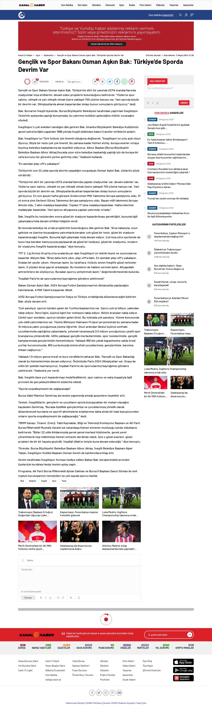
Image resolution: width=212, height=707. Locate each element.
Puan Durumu (106, 646)
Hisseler (125, 646)
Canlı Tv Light (25, 670)
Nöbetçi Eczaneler (55, 670)
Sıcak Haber (129, 679)
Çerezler (106, 703)
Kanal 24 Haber (25, 55)
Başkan (32, 480)
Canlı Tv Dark (52, 661)
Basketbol (48, 55)
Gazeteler (188, 4)
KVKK (114, 703)
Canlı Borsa (78, 661)
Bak (22, 480)
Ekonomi (110, 4)
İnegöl (44, 480)
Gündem (96, 4)
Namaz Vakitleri (41, 646)
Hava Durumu (84, 646)
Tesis (64, 480)
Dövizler (104, 665)
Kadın (132, 4)
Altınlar (104, 661)
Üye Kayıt (148, 665)
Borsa (22, 646)
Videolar (160, 4)
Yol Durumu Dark (27, 665)
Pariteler (143, 646)
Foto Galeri (145, 4)
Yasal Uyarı (141, 703)
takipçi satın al (53, 679)
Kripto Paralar (185, 646)
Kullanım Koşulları (126, 703)
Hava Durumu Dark (28, 661)
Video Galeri (129, 665)
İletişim (81, 703)
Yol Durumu (162, 646)
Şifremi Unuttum (152, 670)
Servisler (82, 4)
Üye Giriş (147, 661)
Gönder (28, 597)
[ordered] (58, 598)
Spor (121, 4)
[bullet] (63, 598)
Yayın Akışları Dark (55, 665)
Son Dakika (67, 4)
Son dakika (161, 15)
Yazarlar (174, 4)
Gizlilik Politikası (93, 703)
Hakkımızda (71, 703)
